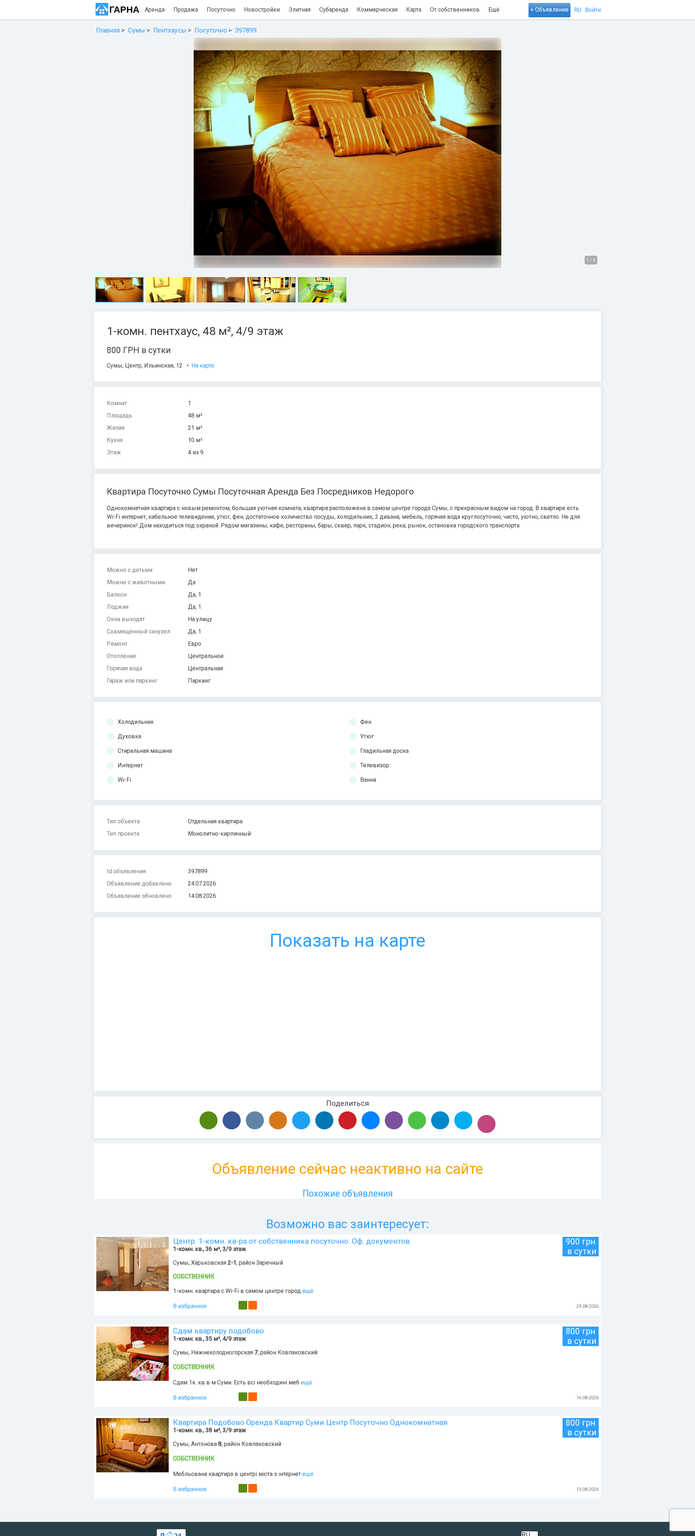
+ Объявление (549, 9)
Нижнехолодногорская (222, 1352)
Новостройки (262, 9)
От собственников (455, 9)
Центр (133, 365)
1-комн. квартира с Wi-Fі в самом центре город (237, 1290)
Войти (593, 10)
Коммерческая (377, 9)
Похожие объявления (348, 1193)
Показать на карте (347, 940)
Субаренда (333, 9)
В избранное (190, 1306)
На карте (202, 365)
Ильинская (158, 365)
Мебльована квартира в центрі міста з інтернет (237, 1474)
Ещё (494, 9)
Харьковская (208, 1262)
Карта (413, 9)
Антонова (204, 1443)
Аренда (155, 9)
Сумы (114, 365)
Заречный (269, 1262)
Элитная (299, 9)
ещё (307, 1290)
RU (577, 10)
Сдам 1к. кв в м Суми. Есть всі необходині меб (236, 1382)
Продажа (185, 9)
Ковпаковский (297, 1352)
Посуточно (221, 9)
